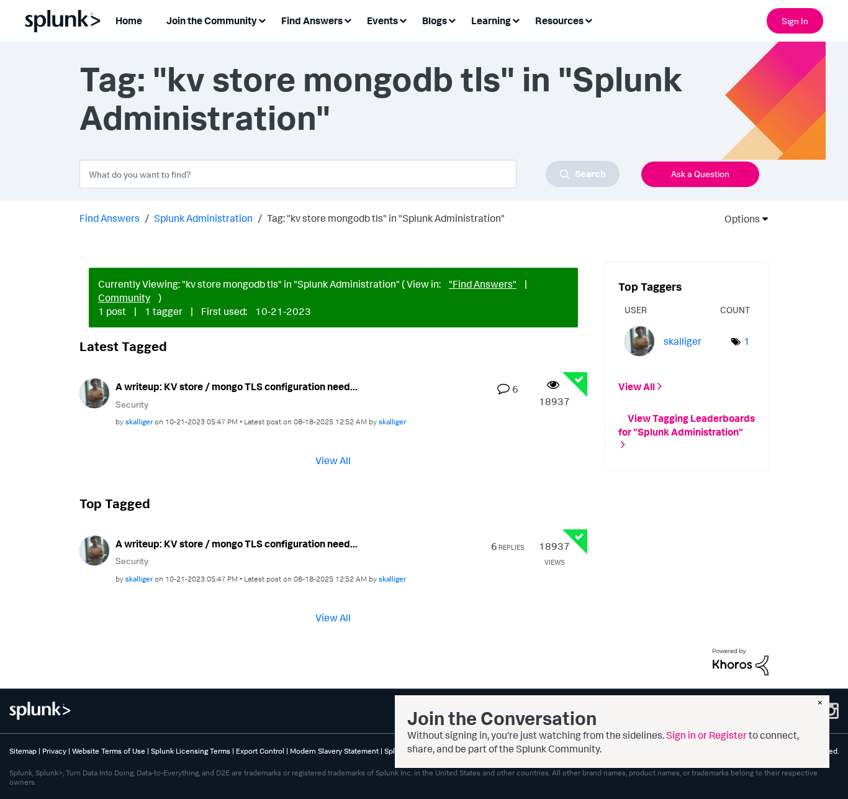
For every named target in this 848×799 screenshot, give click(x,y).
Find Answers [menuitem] (312, 20)
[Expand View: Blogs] (452, 19)
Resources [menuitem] (559, 20)
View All (333, 460)
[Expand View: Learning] (516, 19)
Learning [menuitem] (491, 20)
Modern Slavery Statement (334, 751)
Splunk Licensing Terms (190, 751)
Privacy (54, 751)
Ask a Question (700, 173)
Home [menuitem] (128, 20)
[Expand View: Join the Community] (262, 19)
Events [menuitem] (382, 20)
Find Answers (109, 218)
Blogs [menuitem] (434, 20)
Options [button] (738, 218)
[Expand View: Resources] (588, 19)
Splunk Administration (203, 218)
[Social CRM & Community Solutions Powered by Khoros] (741, 661)
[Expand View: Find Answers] (347, 19)
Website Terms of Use (108, 751)
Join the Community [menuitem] (211, 20)
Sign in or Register (706, 735)
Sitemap (23, 751)
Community (124, 297)
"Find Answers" (482, 284)
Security (131, 404)
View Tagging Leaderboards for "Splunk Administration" (686, 424)
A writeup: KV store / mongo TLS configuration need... (236, 386)
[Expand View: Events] (403, 19)
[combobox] (349, 174)
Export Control (260, 751)
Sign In (795, 21)
